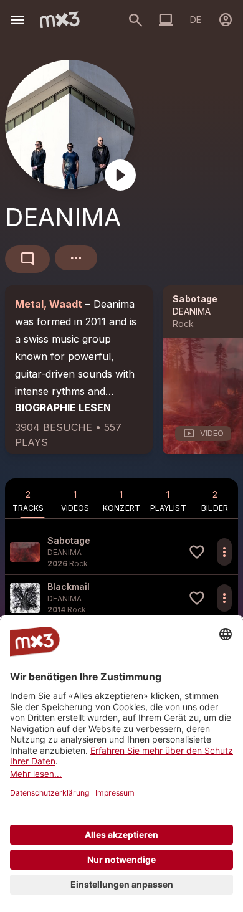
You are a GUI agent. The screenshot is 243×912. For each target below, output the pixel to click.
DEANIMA (192, 311)
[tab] (28, 498)
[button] (121, 551)
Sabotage (195, 298)
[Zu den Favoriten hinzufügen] (197, 552)
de (195, 19)
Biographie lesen (63, 407)
